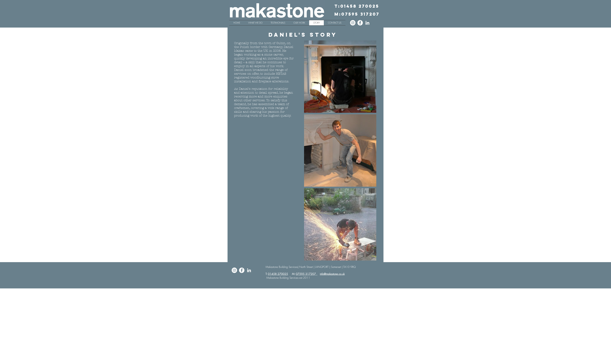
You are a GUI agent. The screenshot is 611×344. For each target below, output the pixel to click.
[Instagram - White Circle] (352, 22)
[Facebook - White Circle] (360, 22)
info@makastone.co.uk (332, 274)
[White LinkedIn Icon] (367, 22)
